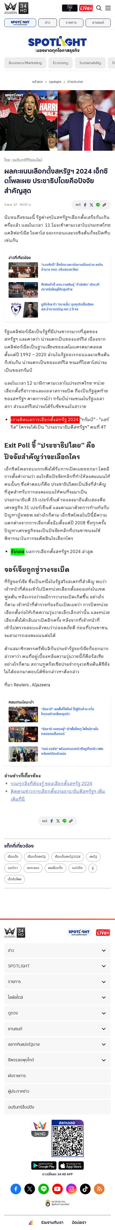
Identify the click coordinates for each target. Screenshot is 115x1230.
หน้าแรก (37, 81)
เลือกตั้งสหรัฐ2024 (67, 856)
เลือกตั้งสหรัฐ (37, 856)
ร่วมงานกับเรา (52, 1223)
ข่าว (47, 22)
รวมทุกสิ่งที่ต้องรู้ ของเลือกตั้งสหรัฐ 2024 (51, 783)
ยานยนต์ (98, 22)
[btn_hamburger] (108, 8)
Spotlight (55, 81)
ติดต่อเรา (79, 1223)
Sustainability (90, 63)
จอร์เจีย (77, 868)
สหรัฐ (93, 856)
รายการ (71, 22)
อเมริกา (13, 868)
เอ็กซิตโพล (14, 879)
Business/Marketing (25, 63)
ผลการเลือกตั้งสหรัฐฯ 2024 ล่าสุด (52, 551)
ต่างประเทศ (75, 81)
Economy (60, 63)
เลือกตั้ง (13, 856)
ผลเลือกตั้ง (55, 868)
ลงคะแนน (33, 868)
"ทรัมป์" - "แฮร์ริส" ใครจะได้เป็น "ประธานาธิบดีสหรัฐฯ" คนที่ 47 (60, 423)
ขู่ (93, 868)
